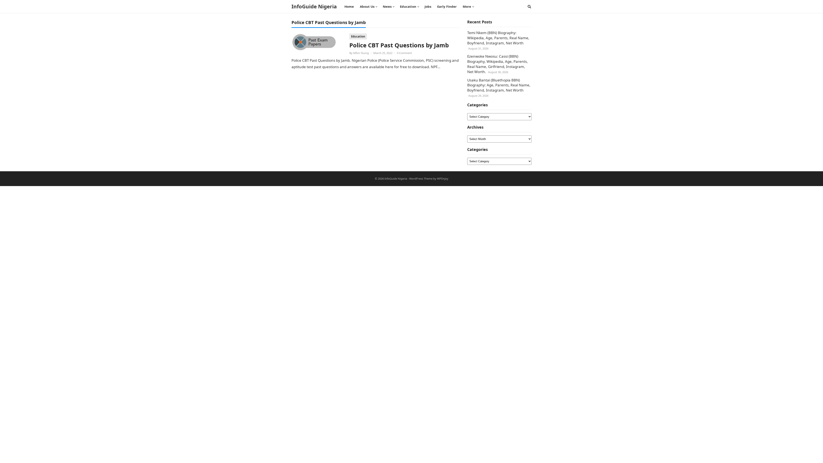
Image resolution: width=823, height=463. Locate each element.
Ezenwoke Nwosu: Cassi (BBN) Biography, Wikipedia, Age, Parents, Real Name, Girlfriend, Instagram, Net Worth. (497, 64)
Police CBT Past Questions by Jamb (399, 45)
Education (358, 36)
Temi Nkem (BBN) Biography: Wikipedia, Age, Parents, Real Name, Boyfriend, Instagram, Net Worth (498, 37)
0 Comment (404, 53)
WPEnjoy (442, 178)
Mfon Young (361, 53)
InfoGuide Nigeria (314, 6)
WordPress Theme (421, 178)
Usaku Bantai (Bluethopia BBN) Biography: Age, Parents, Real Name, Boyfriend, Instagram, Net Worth (498, 85)
